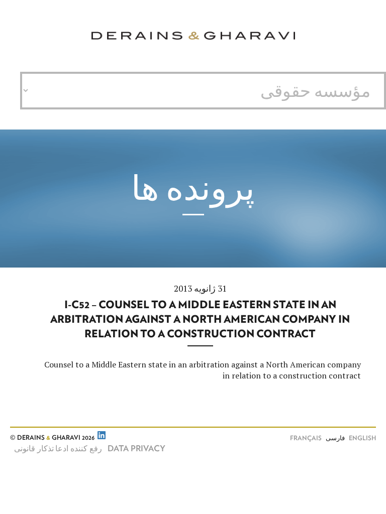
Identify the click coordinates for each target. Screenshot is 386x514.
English (362, 438)
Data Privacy (136, 449)
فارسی (335, 438)
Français (306, 438)
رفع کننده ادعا (78, 449)
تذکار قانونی (34, 449)
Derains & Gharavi (193, 36)
